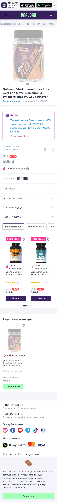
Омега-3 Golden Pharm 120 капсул (14, 273)
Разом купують (12, 217)
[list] (5, 430)
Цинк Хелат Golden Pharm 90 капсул (40, 273)
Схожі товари (13, 386)
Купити (15, 298)
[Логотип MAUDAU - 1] (28, 15)
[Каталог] (6, 15)
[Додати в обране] (52, 150)
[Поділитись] (45, 150)
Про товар (9, 188)
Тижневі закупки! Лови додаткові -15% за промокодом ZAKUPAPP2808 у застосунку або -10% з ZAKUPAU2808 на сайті (30, 126)
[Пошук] (51, 15)
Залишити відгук (11, 101)
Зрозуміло (29, 496)
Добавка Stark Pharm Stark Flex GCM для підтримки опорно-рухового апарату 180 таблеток (14, 363)
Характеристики (12, 198)
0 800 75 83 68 (13, 405)
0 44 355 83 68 (13, 414)
